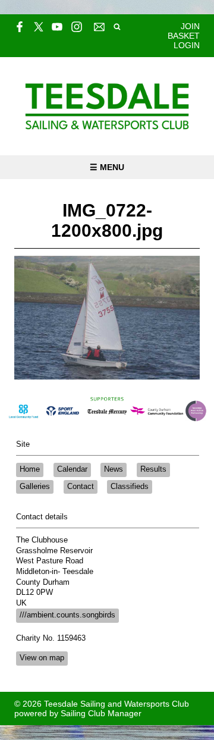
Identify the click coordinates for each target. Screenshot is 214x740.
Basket (184, 35)
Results (153, 469)
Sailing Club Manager (101, 713)
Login (187, 45)
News (113, 469)
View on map (42, 658)
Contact (80, 486)
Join (190, 26)
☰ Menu (107, 167)
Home (30, 469)
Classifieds (130, 486)
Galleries (35, 486)
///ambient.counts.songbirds (67, 615)
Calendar (72, 469)
